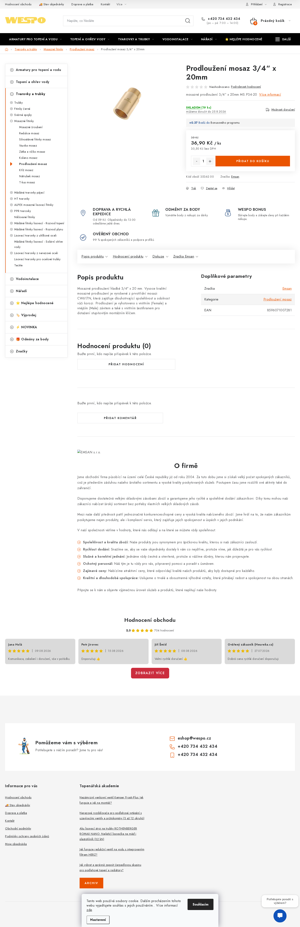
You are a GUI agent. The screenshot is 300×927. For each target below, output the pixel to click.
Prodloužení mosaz (33, 164)
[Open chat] (280, 914)
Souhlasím (200, 904)
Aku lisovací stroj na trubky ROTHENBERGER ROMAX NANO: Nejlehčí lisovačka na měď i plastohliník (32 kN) (108, 833)
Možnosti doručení (283, 110)
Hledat (187, 21)
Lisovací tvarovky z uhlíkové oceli (35, 235)
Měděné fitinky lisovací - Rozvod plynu (38, 229)
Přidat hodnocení (126, 364)
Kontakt (105, 4)
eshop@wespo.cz (194, 738)
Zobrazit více (150, 673)
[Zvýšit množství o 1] (210, 161)
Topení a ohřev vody (32, 82)
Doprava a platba (82, 4)
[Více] (283, 39)
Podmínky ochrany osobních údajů (27, 836)
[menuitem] (35, 39)
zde (89, 910)
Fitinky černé (22, 109)
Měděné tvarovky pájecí (29, 193)
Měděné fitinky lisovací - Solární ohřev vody (38, 244)
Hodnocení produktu (128, 256)
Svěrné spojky (23, 115)
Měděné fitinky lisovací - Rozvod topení (39, 223)
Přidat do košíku (252, 161)
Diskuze (158, 256)
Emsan (235, 177)
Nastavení (98, 919)
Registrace (285, 4)
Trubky (18, 103)
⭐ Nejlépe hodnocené (35, 303)
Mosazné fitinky (24, 121)
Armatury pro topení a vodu (38, 69)
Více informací (270, 94)
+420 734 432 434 (223, 19)
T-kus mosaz (27, 182)
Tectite (18, 265)
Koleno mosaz (28, 158)
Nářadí (21, 291)
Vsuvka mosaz (28, 145)
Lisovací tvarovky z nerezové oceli (36, 253)
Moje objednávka (16, 844)
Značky (21, 351)
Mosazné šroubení (30, 127)
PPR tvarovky (22, 211)
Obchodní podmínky (18, 828)
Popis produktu (92, 256)
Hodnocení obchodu (18, 4)
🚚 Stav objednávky (51, 4)
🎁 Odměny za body (32, 339)
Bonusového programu (225, 123)
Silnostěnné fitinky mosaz (35, 139)
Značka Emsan (183, 256)
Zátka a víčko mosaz (32, 152)
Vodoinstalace (27, 279)
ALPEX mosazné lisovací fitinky (33, 205)
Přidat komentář (120, 418)
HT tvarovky (22, 199)
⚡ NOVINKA (26, 327)
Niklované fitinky (24, 217)
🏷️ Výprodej (26, 315)
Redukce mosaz (29, 133)
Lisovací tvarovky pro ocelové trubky (37, 259)
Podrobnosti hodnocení (246, 87)
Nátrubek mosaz (29, 176)
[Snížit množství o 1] (196, 161)
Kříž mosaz (26, 170)
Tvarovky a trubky (30, 94)
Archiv (91, 883)
